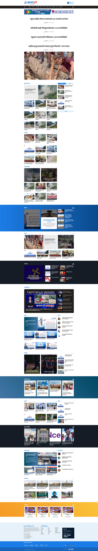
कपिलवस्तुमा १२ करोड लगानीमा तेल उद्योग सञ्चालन (69, 278)
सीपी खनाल (36, 545)
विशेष (41, 7)
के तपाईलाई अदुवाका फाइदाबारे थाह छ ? (67, 469)
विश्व (59, 401)
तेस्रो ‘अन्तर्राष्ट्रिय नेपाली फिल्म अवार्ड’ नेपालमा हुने (67, 335)
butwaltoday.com (28, 549)
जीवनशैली (60, 451)
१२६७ (29, 534)
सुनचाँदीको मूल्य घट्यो (69, 272)
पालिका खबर (27, 379)
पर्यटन (25, 401)
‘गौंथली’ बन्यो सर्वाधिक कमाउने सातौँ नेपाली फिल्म (67, 327)
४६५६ (29, 533)
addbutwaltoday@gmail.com (67, 533)
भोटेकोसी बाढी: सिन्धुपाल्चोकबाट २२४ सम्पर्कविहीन (49, 28)
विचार (51, 7)
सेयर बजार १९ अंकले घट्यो (55, 277)
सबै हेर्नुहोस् (66, 111)
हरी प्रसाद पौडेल (26, 545)
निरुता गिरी (41, 545)
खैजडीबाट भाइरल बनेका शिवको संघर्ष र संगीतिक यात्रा (67, 453)
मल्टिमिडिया (26, 288)
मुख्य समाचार (27, 84)
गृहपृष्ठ (30, 7)
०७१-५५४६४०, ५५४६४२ (28, 535)
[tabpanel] (66, 98)
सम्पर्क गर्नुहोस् (68, 535)
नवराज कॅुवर (31, 545)
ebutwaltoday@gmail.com (28, 537)
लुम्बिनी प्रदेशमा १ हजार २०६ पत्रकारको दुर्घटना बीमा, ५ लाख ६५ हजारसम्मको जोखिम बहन (55, 267)
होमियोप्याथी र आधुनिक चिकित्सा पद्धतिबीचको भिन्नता (66, 457)
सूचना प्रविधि (27, 427)
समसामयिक (37, 7)
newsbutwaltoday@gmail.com (67, 531)
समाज (44, 7)
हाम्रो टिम (46, 545)
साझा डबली (60, 7)
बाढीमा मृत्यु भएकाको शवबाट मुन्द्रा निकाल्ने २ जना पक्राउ (49, 46)
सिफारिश (26, 479)
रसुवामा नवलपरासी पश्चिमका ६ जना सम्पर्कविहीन (49, 37)
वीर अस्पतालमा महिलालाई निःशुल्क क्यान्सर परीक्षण (67, 462)
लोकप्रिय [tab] (70, 83)
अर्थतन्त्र (47, 7)
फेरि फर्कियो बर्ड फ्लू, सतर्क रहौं (66, 465)
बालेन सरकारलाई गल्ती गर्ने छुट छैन (30, 321)
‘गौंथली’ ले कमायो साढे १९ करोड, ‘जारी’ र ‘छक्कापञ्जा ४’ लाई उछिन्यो (67, 322)
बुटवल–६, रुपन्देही (27, 538)
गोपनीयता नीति (65, 536)
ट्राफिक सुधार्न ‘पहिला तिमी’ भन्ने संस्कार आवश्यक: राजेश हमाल (67, 331)
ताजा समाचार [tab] (61, 83)
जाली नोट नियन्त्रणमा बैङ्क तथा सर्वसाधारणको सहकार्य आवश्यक (70, 266)
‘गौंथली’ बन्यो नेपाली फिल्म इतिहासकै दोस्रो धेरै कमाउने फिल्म (67, 318)
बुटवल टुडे (46, 22)
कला (56, 7)
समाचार (33, 7)
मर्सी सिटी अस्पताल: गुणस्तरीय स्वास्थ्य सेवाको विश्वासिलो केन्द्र (31, 455)
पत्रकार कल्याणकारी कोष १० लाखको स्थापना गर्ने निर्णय (54, 273)
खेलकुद (54, 7)
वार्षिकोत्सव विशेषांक (57, 532)
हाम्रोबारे (65, 535)
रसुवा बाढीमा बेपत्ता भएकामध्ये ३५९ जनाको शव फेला (49, 19)
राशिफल (26, 505)
